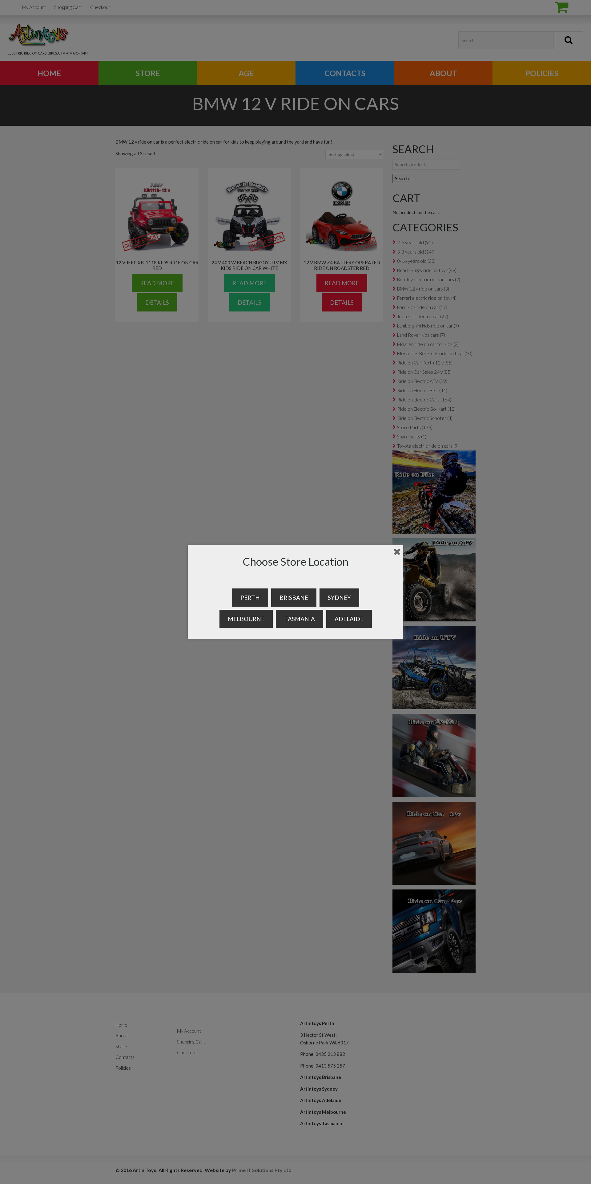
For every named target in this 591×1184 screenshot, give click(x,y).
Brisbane (293, 597)
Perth (250, 597)
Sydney (339, 597)
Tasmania (299, 618)
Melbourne (246, 618)
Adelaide (349, 618)
